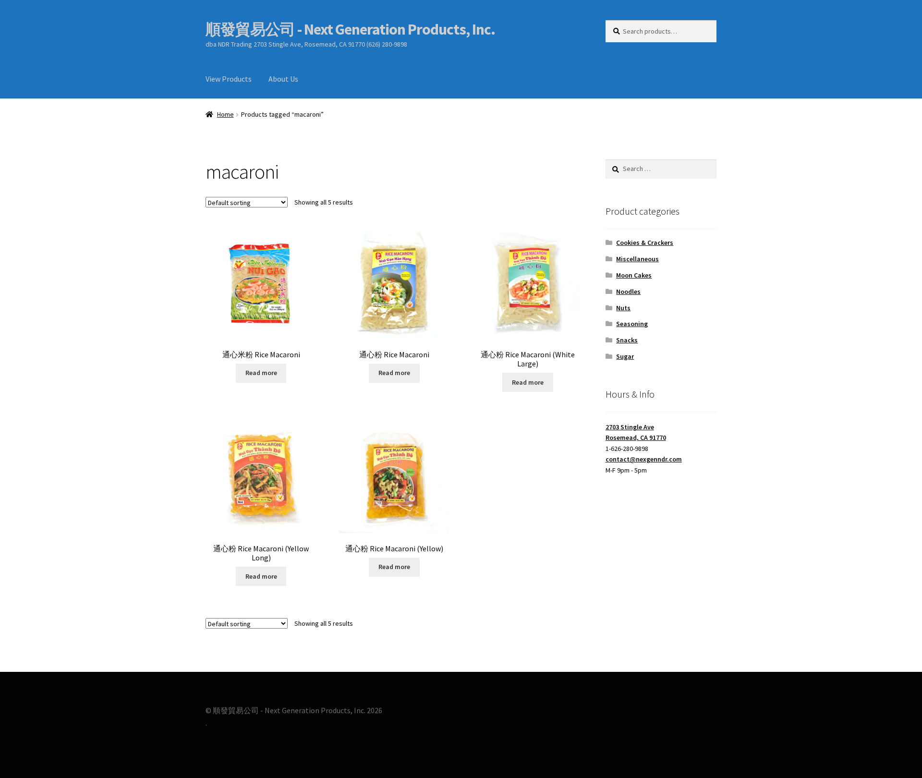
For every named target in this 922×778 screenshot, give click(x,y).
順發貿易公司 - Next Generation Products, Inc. (350, 29)
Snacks (627, 340)
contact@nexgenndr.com (644, 459)
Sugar (625, 356)
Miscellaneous (637, 259)
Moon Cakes (634, 275)
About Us (283, 79)
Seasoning (632, 323)
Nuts (623, 308)
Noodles (628, 291)
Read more (261, 372)
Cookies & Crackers (644, 242)
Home (225, 114)
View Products (229, 79)
